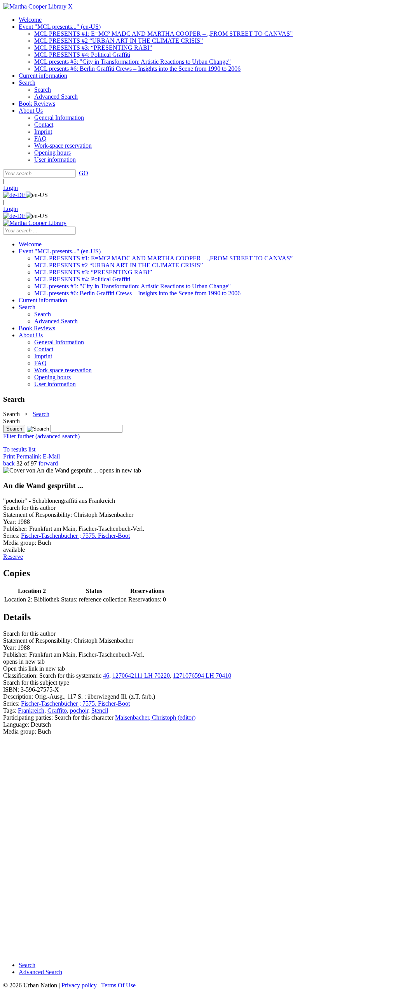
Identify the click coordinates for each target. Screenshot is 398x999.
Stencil (99, 710)
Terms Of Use (118, 985)
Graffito (57, 710)
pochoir (79, 710)
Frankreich (31, 710)
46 (106, 675)
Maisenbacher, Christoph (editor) (155, 717)
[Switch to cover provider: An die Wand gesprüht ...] (50, 470)
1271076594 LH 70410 (202, 675)
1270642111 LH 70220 (141, 675)
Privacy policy (79, 985)
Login (10, 188)
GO (83, 173)
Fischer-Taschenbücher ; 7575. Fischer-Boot (75, 535)
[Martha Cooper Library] (34, 6)
